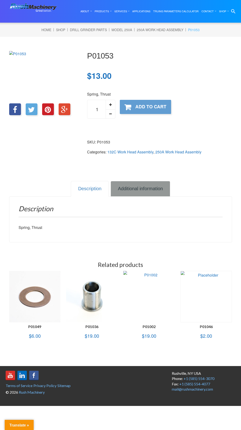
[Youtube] (10, 375)
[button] (110, 105)
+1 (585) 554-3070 (199, 378)
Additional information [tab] (140, 188)
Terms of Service (19, 385)
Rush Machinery (32, 392)
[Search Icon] (233, 11)
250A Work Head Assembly (160, 29)
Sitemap (64, 385)
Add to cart (150, 106)
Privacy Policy (44, 385)
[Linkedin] (22, 375)
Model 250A (122, 29)
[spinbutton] (101, 109)
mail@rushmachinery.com (192, 389)
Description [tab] (89, 188)
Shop (60, 29)
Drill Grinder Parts (88, 29)
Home (46, 29)
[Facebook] (34, 375)
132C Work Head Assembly (130, 152)
